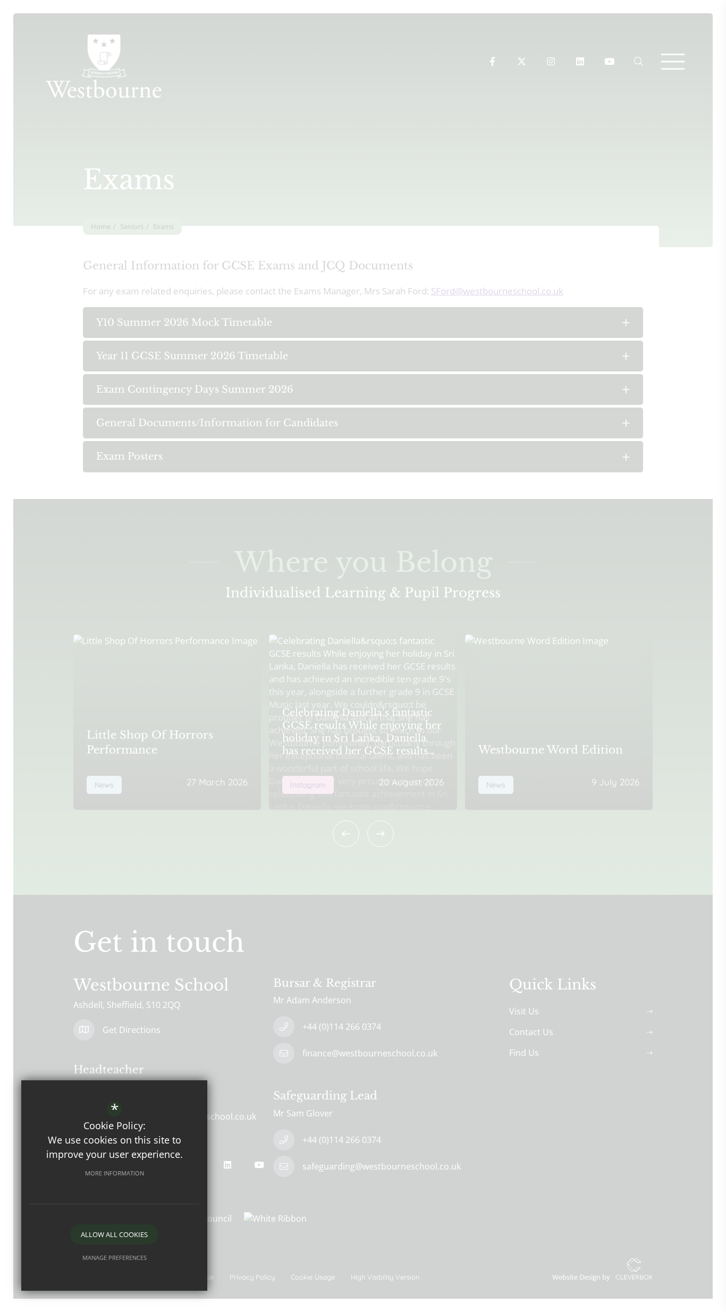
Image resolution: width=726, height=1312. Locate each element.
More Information (114, 1173)
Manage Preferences (114, 1258)
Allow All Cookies (114, 1234)
